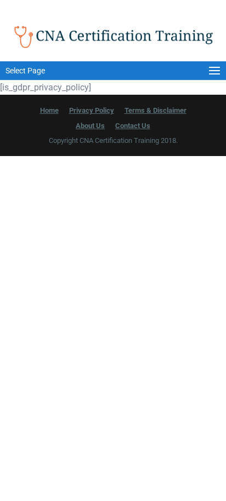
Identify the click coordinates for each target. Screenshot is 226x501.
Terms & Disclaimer (156, 110)
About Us (90, 126)
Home (49, 110)
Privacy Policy (91, 110)
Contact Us (132, 126)
